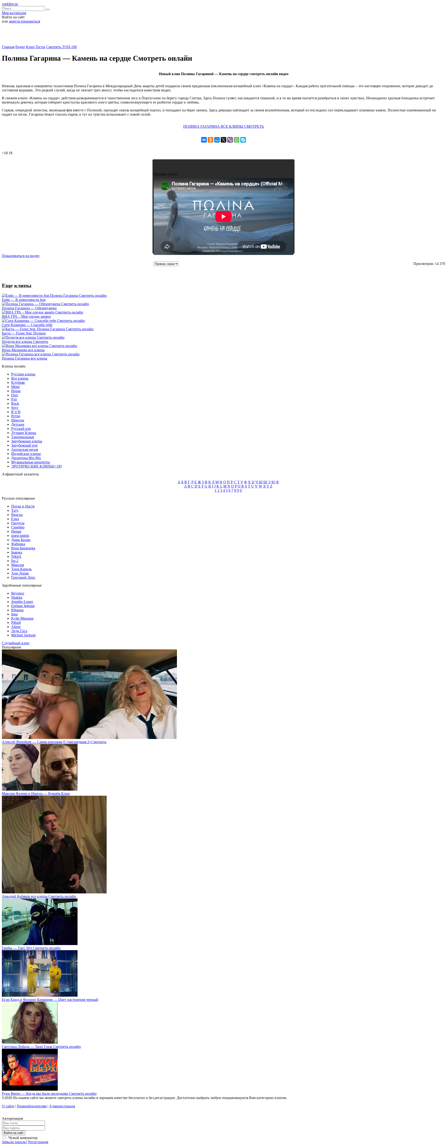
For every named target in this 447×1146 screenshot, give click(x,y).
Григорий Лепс (23, 577)
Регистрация (38, 1142)
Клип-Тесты (35, 47)
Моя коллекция (14, 13)
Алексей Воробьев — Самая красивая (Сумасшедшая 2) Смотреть (54, 742)
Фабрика (18, 544)
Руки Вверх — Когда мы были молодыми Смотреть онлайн (49, 1094)
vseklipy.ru (10, 4)
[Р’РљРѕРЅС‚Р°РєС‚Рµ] (204, 140)
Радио (20, 47)
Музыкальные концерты (30, 462)
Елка (15, 519)
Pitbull (16, 623)
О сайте (8, 1106)
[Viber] (230, 140)
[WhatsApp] (236, 140)
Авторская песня (24, 449)
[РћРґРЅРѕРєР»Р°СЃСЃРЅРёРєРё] (210, 140)
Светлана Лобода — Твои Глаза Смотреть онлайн (41, 1047)
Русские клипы (23, 374)
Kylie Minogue (22, 618)
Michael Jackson (23, 635)
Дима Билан (20, 540)
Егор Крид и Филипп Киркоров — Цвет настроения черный (50, 1000)
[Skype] (243, 140)
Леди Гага (19, 631)
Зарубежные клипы (26, 441)
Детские (17, 424)
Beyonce (17, 593)
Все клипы (19, 378)
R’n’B (15, 412)
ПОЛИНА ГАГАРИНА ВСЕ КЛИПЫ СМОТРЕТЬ (223, 126)
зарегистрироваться (24, 21)
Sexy (15, 408)
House (16, 391)
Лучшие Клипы (23, 433)
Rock (15, 403)
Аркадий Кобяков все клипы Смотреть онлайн (39, 896)
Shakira (16, 597)
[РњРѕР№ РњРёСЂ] (217, 140)
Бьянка (16, 552)
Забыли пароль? (14, 1142)
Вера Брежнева (23, 548)
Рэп (14, 399)
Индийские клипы (26, 454)
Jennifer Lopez (22, 602)
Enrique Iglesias (23, 606)
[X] (223, 140)
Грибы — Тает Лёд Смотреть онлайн (31, 948)
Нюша (16, 531)
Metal (15, 387)
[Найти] (48, 9)
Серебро (17, 527)
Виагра (17, 515)
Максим (17, 565)
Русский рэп (21, 429)
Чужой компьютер (22, 1138)
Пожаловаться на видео (20, 256)
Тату (15, 510)
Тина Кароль (21, 569)
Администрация (62, 1106)
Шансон (17, 420)
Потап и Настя (22, 506)
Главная (8, 47)
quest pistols (20, 536)
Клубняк (18, 382)
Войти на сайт (14, 1133)
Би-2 (14, 561)
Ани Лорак (20, 573)
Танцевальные (22, 437)
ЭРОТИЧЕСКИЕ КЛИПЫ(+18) (36, 466)
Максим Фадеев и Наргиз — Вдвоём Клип (36, 793)
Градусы (17, 523)
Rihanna (17, 610)
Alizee (16, 627)
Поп (14, 395)
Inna (14, 614)
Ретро (15, 416)
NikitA (16, 556)
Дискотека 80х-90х (26, 458)
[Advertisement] (223, 36)
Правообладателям (32, 1106)
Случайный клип (15, 643)
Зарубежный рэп (24, 445)
